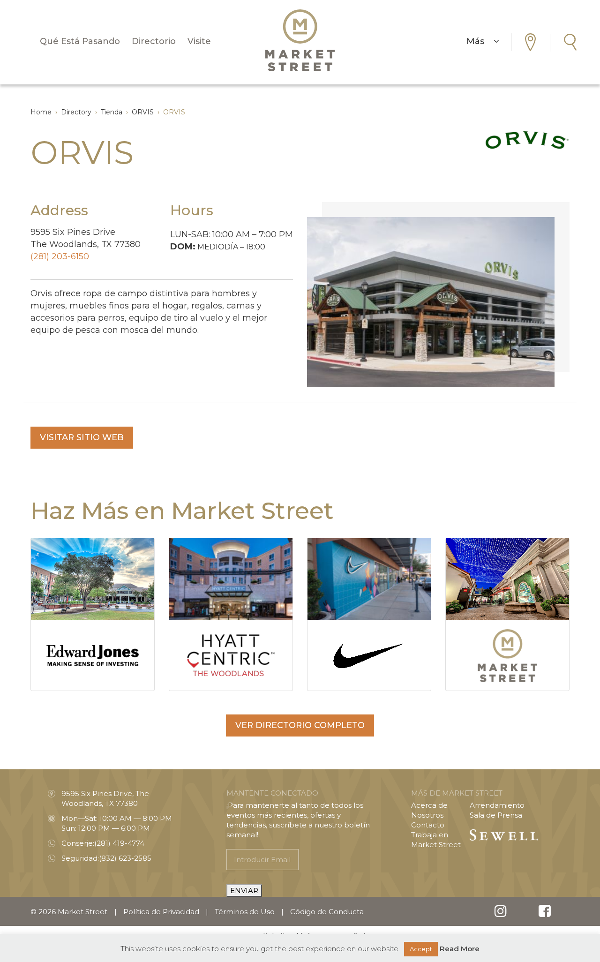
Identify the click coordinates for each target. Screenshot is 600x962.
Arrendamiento (497, 805)
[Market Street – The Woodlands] (300, 40)
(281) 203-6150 (59, 256)
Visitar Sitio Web (82, 437)
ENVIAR (244, 890)
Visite (199, 41)
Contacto (427, 824)
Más (480, 41)
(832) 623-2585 (125, 858)
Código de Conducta (327, 911)
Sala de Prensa (496, 815)
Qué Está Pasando (80, 41)
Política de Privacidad (161, 911)
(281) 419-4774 (119, 843)
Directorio (154, 41)
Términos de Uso (245, 911)
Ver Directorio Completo (300, 725)
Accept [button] (421, 949)
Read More (460, 948)
